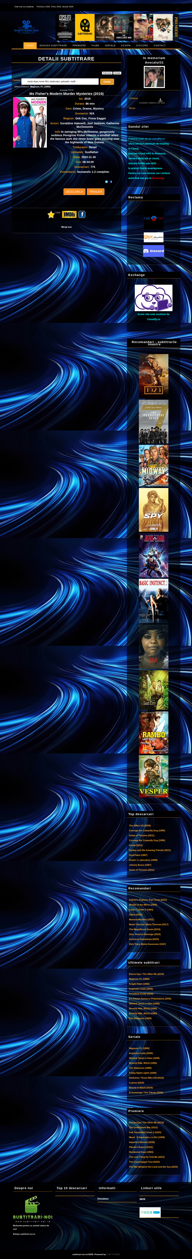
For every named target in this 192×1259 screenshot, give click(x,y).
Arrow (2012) (136, 845)
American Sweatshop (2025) (144, 939)
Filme (95, 45)
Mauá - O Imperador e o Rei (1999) (147, 1137)
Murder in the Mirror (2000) (143, 905)
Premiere (79, 45)
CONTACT (160, 45)
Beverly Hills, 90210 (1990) (143, 1008)
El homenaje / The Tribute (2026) (146, 1092)
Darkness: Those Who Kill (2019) (146, 1078)
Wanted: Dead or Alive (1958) (144, 1003)
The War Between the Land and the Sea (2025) (153, 1167)
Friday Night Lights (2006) (142, 1073)
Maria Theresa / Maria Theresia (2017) (148, 924)
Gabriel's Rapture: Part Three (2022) (148, 900)
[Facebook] (111, 179)
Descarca (74, 191)
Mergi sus (66, 227)
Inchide (117, 73)
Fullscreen (107, 73)
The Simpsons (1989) (140, 1018)
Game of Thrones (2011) (141, 835)
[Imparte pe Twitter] (106, 179)
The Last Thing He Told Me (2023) (146, 1157)
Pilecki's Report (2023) (141, 1147)
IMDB (142, 1199)
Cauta (107, 81)
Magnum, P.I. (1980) (40, 86)
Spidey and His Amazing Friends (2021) (150, 850)
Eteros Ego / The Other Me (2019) (146, 974)
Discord (142, 45)
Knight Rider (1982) (139, 984)
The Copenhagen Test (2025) (144, 1162)
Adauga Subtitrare (53, 45)
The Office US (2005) (140, 825)
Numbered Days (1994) (141, 1152)
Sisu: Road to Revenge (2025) (145, 934)
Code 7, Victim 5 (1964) (141, 910)
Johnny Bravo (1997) (140, 865)
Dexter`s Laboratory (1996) (143, 860)
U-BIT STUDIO (113, 1254)
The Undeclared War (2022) (143, 1127)
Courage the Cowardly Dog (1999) (147, 830)
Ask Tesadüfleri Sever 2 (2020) (145, 1132)
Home (30, 45)
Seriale (110, 45)
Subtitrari (133, 98)
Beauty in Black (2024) (141, 1087)
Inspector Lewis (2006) (141, 989)
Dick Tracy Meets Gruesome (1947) (147, 944)
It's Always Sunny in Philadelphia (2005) (150, 998)
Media (132, 108)
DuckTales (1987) (138, 855)
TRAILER (95, 191)
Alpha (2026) (135, 914)
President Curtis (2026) (141, 994)
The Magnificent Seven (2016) (144, 929)
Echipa (126, 45)
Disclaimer (103, 1199)
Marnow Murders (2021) (141, 919)
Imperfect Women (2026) (142, 1142)
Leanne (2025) (136, 1083)
